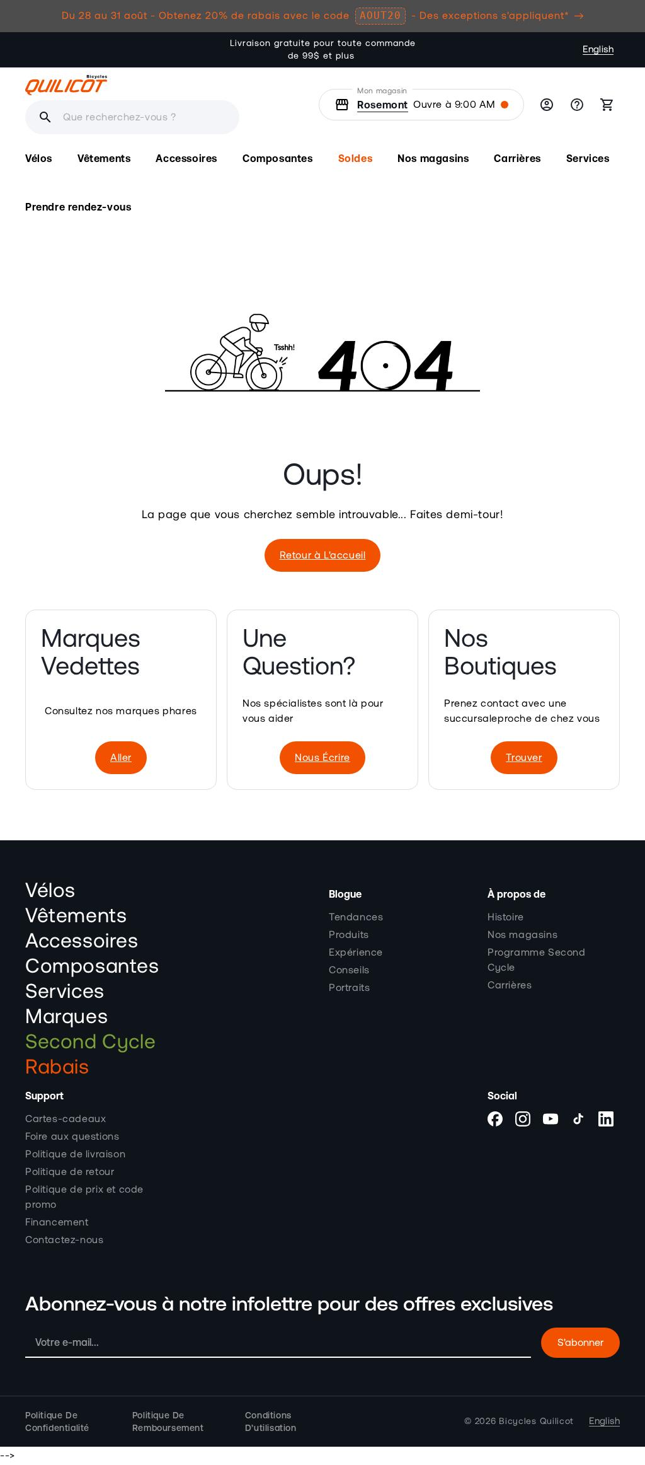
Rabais (57, 1067)
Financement (57, 1222)
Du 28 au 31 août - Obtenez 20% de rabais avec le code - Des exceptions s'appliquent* (315, 15)
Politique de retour (69, 1172)
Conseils (349, 970)
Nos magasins (522, 935)
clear (93, 117)
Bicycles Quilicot (536, 1421)
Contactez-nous (64, 1240)
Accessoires (82, 941)
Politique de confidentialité (57, 1421)
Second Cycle (90, 1042)
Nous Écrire (322, 758)
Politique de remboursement (168, 1421)
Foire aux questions (72, 1137)
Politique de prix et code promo (84, 1197)
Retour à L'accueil (323, 555)
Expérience (356, 952)
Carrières (510, 985)
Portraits (349, 988)
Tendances (356, 917)
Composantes (92, 966)
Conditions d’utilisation (271, 1421)
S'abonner (580, 1343)
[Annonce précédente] (210, 49)
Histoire (506, 917)
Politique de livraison (75, 1154)
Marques (66, 1017)
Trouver (524, 758)
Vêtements (76, 916)
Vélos (50, 891)
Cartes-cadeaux (65, 1119)
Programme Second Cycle (537, 960)
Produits (349, 935)
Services (65, 991)
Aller (121, 758)
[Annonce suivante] (434, 49)
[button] (38, 158)
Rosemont (382, 104)
